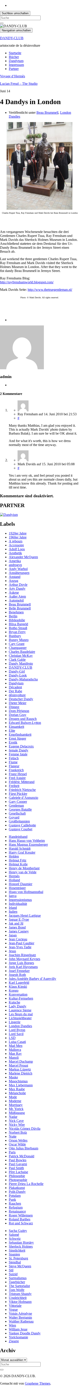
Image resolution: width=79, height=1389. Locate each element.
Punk (12, 1199)
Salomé (14, 1234)
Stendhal (15, 1262)
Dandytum (16, 61)
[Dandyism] (9, 515)
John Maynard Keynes (24, 959)
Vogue (13, 1309)
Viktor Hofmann (20, 1302)
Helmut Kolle (18, 864)
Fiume (13, 762)
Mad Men (15, 1046)
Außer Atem (17, 596)
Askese (14, 592)
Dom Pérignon (19, 711)
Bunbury (15, 636)
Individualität (18, 904)
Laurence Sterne (20, 1010)
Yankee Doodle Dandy (25, 1333)
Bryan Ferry (17, 632)
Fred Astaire (17, 778)
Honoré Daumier (20, 884)
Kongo (13, 990)
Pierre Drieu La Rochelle (26, 1184)
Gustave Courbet (20, 829)
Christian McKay (21, 655)
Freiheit (14, 786)
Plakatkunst (17, 1188)
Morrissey (16, 1105)
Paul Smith (16, 1168)
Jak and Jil (16, 923)
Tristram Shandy (20, 1294)
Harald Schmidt (20, 848)
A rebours (15, 541)
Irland (13, 907)
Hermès (14, 876)
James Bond (17, 927)
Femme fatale (18, 754)
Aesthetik (15, 553)
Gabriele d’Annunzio (23, 797)
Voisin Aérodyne (20, 1313)
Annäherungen (19, 573)
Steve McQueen (20, 1266)
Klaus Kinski (18, 986)
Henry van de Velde (22, 872)
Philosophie (17, 1176)
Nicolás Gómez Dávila (24, 1128)
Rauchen (15, 1203)
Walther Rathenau (21, 1321)
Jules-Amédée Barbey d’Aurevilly (32, 978)
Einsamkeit (16, 726)
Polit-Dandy (17, 1192)
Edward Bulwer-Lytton (25, 723)
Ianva (12, 896)
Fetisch (14, 758)
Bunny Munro (19, 640)
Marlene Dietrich (20, 1073)
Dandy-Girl (17, 671)
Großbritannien (19, 821)
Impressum (16, 65)
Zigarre (14, 1341)
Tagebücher (17, 1282)
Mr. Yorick (16, 1109)
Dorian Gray (17, 715)
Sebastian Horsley (21, 1242)
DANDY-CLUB (11, 38)
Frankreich (16, 770)
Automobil (16, 600)
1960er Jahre (18, 537)
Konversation (18, 994)
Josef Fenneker (19, 971)
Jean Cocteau (18, 939)
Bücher (14, 57)
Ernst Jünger (17, 738)
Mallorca (15, 1050)
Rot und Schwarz (21, 1223)
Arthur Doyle (18, 584)
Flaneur (14, 766)
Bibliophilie (17, 620)
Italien (13, 911)
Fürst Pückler (18, 794)
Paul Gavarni (18, 1164)
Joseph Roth (17, 975)
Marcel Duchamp (21, 1061)
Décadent (15, 687)
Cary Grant (16, 644)
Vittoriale (15, 1305)
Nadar (13, 1117)
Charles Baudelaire (22, 652)
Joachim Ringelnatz (22, 955)
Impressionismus (20, 900)
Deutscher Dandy (21, 699)
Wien (12, 1325)
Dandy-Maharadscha (23, 679)
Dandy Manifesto (21, 663)
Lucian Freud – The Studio (19, 83)
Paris (12, 1152)
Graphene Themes (37, 1383)
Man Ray (15, 1053)
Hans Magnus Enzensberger (28, 844)
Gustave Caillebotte (22, 825)
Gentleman (16, 805)
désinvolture (17, 695)
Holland (14, 880)
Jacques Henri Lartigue (25, 915)
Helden (14, 856)
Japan (13, 935)
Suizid (13, 1274)
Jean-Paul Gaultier (21, 943)
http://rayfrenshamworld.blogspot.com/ (27, 282)
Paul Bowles (17, 1160)
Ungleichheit (18, 1298)
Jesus (12, 951)
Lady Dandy (17, 1006)
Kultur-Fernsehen (21, 998)
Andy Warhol (18, 569)
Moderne (15, 1101)
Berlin (13, 616)
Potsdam (15, 1195)
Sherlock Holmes (21, 1246)
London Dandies (20, 1026)
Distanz (14, 707)
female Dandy (18, 750)
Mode (13, 1097)
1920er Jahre (18, 533)
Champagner (18, 648)
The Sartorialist (19, 1286)
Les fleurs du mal (21, 1014)
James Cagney (19, 931)
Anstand (14, 577)
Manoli (14, 1057)
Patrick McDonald (21, 1156)
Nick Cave (16, 1121)
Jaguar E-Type (19, 919)
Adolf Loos (17, 549)
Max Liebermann (21, 1085)
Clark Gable (17, 659)
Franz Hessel (18, 774)
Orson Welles (18, 1140)
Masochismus (18, 1081)
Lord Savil (16, 1034)
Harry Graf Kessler (22, 852)
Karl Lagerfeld (19, 982)
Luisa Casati (17, 1042)
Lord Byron (17, 1030)
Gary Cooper (18, 801)
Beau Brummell (47, 112)
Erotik (13, 742)
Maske (13, 1077)
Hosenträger (17, 888)
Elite (12, 730)
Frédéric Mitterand (21, 782)
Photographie (18, 1180)
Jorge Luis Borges (21, 963)
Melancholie (17, 1093)
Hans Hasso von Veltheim (27, 840)
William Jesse (18, 1329)
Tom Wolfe (16, 1290)
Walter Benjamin (20, 1317)
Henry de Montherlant (24, 868)
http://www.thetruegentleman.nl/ (50, 289)
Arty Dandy (17, 588)
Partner (14, 69)
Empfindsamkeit (20, 734)
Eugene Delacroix (21, 746)
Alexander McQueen (23, 557)
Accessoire (16, 545)
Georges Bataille (20, 809)
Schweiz (15, 1238)
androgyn (15, 565)
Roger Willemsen (21, 1215)
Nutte (12, 1136)
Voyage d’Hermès (12, 76)
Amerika (15, 561)
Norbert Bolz (18, 1132)
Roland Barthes (19, 1219)
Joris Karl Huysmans (23, 967)
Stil (11, 1270)
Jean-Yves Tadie (20, 947)
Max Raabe (17, 1089)
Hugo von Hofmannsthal (26, 892)
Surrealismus (18, 1278)
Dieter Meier (17, 703)
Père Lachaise (18, 1172)
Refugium (16, 1207)
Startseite (15, 53)
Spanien (14, 1254)
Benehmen (16, 612)
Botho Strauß (18, 628)
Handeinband (18, 836)
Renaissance (17, 1211)
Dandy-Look (18, 675)
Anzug (13, 581)
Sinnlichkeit (17, 1250)
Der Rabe (15, 691)
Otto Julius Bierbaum (23, 1148)
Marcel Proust (18, 1065)
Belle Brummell (20, 608)
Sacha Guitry (18, 1231)
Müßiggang (17, 1113)
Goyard (14, 817)
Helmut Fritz (17, 860)
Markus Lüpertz (20, 1069)
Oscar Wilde (17, 1144)
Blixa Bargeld (18, 624)
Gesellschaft (17, 813)
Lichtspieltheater (20, 1018)
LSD (12, 1038)
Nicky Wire (17, 1124)
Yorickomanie (18, 1337)
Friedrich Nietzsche (22, 790)
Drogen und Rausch (23, 719)
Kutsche (14, 1002)
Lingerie (14, 1022)
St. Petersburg (18, 1258)
